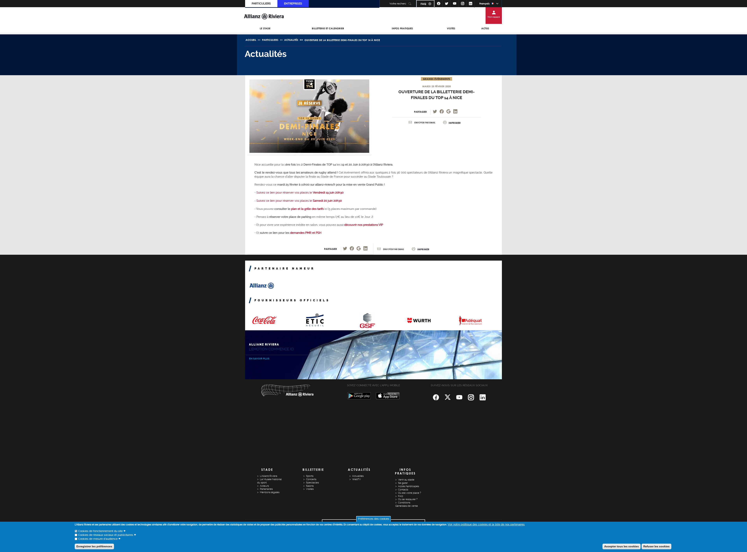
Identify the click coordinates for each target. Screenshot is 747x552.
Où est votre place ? (409, 492)
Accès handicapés (408, 486)
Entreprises (293, 3)
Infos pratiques (402, 28)
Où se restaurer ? (407, 499)
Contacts (403, 489)
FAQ (423, 3)
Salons (310, 485)
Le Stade (265, 28)
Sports (309, 475)
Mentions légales (269, 492)
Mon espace (493, 17)
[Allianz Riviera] (264, 16)
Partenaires (266, 488)
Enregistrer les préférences (94, 546)
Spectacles (312, 482)
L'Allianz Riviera (268, 475)
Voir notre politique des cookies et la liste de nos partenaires (486, 524)
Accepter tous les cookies (621, 546)
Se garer (403, 482)
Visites (451, 28)
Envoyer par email (424, 122)
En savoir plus (259, 358)
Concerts (311, 479)
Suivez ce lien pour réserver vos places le (300, 192)
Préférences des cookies (373, 518)
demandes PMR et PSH (305, 233)
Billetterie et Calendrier (328, 28)
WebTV (356, 479)
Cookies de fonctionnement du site (100, 531)
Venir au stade (406, 479)
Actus (485, 28)
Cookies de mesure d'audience (97, 538)
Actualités (291, 39)
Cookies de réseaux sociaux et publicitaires (105, 534)
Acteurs (264, 485)
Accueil (250, 39)
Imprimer (455, 122)
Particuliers (261, 3)
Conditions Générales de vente (406, 504)
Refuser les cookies (656, 546)
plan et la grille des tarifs (307, 209)
